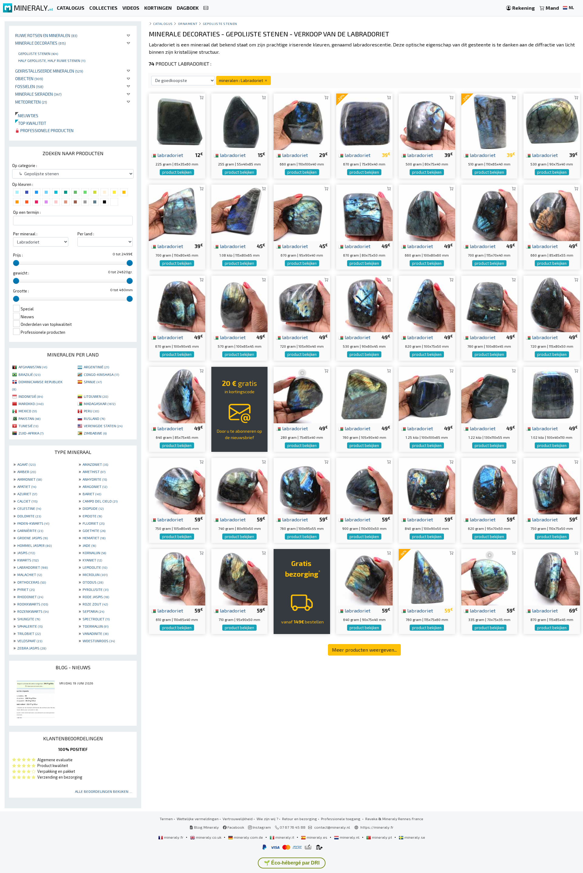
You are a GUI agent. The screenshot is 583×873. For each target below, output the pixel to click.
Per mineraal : (25, 233)
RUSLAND (94, 418)
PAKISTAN (29, 418)
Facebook (235, 827)
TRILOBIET (29, 633)
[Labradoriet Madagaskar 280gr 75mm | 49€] (302, 394)
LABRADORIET (32, 567)
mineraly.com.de (248, 837)
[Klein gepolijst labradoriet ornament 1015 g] (551, 394)
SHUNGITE (28, 619)
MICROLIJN (95, 574)
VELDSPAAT (29, 641)
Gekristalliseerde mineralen (49, 70)
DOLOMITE (29, 516)
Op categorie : (24, 165)
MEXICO (28, 411)
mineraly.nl (349, 837)
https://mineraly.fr (377, 827)
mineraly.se (414, 837)
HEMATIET (94, 538)
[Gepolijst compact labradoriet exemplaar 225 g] (177, 121)
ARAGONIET (95, 486)
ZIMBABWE (95, 433)
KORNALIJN (94, 553)
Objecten (29, 78)
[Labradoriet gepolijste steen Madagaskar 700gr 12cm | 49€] (489, 212)
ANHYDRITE (95, 479)
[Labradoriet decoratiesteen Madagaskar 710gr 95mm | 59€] (239, 576)
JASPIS (26, 553)
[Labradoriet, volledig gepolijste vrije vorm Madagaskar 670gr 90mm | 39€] (364, 121)
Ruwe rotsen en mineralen (46, 35)
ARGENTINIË (96, 367)
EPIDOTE (92, 516)
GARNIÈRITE (30, 530)
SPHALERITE (30, 626)
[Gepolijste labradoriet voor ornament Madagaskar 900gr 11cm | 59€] (364, 485)
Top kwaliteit (30, 123)
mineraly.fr (173, 837)
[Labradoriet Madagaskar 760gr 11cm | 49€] (364, 394)
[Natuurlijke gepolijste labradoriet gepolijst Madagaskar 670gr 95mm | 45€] (302, 212)
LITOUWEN (96, 396)
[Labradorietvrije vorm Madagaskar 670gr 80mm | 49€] (364, 212)
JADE (89, 545)
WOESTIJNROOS (99, 641)
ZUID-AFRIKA (31, 433)
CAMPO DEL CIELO (100, 501)
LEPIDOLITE (95, 567)
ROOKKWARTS (32, 604)
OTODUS (93, 582)
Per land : (85, 233)
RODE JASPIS (96, 597)
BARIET (92, 494)
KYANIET (92, 560)
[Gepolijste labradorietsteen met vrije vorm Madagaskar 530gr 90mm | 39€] (551, 121)
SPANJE (93, 382)
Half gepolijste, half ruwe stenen (51, 60)
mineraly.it (284, 837)
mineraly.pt (382, 837)
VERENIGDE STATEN (103, 426)
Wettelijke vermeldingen (198, 819)
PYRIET (26, 589)
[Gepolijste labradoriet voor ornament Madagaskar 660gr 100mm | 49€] (427, 212)
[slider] (16, 263)
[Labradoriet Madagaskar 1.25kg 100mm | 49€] (427, 394)
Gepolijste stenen (38, 53)
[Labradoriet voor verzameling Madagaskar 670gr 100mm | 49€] (177, 303)
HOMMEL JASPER (34, 545)
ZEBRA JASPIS (31, 648)
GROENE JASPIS (32, 538)
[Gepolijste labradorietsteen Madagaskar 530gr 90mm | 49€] (364, 303)
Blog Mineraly (206, 827)
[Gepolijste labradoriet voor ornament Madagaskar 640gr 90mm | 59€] (364, 576)
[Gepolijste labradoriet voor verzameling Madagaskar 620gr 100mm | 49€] (427, 303)
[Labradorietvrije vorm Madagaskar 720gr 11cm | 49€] (302, 303)
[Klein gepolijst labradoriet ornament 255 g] (239, 121)
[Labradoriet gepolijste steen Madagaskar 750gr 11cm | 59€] (551, 485)
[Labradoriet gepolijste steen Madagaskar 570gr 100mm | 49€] (239, 303)
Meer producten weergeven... (364, 650)
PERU (91, 411)
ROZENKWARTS (33, 611)
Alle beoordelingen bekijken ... (103, 791)
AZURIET (27, 494)
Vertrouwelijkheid (238, 819)
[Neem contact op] (206, 8)
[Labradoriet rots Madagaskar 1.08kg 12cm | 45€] (239, 212)
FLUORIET (93, 523)
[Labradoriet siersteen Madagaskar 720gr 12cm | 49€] (551, 303)
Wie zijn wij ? (267, 819)
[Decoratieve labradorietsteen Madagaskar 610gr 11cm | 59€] (177, 576)
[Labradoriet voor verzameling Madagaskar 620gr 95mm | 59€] (489, 485)
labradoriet (169, 155)
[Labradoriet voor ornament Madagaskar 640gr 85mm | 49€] (177, 394)
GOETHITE (94, 530)
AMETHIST (94, 471)
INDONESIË (31, 396)
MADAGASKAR (99, 403)
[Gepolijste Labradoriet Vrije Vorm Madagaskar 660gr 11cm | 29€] (302, 121)
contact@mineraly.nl (332, 827)
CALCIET (27, 501)
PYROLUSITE (95, 589)
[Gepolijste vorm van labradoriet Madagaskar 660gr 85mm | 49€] (551, 212)
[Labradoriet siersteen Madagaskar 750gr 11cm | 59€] (177, 485)
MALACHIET (29, 574)
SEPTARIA (93, 611)
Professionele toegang (341, 819)
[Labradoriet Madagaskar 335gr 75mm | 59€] (489, 576)
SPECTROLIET (96, 619)
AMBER (26, 471)
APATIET (26, 486)
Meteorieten (31, 101)
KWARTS (28, 560)
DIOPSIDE (93, 508)
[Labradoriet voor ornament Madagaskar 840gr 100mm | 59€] (427, 485)
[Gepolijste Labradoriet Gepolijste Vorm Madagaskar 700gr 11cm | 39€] (177, 212)
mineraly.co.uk (208, 837)
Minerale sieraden (38, 94)
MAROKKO (31, 403)
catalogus (163, 24)
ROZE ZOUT (95, 604)
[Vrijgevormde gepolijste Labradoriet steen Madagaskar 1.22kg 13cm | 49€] (489, 394)
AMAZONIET (95, 464)
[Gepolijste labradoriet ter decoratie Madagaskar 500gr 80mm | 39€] (427, 121)
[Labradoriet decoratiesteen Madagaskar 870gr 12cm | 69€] (551, 576)
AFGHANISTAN (33, 367)
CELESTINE (29, 508)
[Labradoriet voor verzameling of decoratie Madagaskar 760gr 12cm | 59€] (427, 576)
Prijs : (18, 255)
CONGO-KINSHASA (101, 374)
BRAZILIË (29, 374)
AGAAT (26, 464)
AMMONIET (29, 479)
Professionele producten (46, 130)
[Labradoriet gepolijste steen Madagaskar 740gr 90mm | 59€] (239, 485)
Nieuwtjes (26, 115)
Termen (166, 819)
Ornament (188, 24)
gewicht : (21, 273)
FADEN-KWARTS (33, 523)
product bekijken (177, 172)
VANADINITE (95, 633)
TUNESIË (28, 426)
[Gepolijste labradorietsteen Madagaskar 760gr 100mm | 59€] (302, 485)
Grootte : (21, 290)
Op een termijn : (27, 212)
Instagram (261, 827)
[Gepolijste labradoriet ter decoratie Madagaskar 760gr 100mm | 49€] (489, 303)
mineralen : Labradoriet (241, 80)
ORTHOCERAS (31, 582)
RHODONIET (30, 597)
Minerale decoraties (40, 43)
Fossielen (29, 86)
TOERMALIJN (95, 626)
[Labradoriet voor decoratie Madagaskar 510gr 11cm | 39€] (489, 121)
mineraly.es (317, 837)
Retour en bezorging (299, 819)
